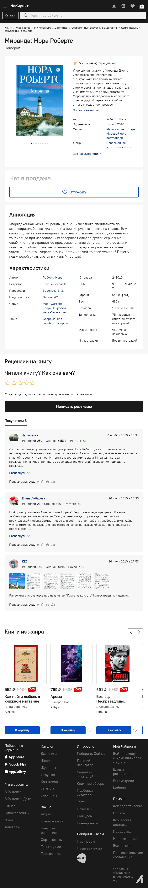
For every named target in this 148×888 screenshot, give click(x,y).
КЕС (25, 561)
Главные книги (52, 821)
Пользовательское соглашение (128, 855)
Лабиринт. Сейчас (91, 753)
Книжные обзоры (91, 783)
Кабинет (119, 788)
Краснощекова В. (55, 284)
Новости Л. (85, 809)
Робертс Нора (116, 119)
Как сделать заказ (128, 806)
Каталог (10, 15)
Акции (46, 814)
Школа (46, 761)
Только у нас (51, 847)
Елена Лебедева (33, 498)
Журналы (48, 768)
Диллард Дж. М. (107, 707)
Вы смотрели (123, 781)
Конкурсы (84, 816)
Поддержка (122, 831)
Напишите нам (125, 839)
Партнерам (86, 841)
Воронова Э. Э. (53, 290)
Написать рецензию (74, 406)
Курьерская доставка (122, 822)
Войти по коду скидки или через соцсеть (127, 757)
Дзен (9, 820)
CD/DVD (47, 789)
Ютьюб (10, 806)
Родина (101, 712)
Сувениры (49, 796)
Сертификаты (52, 840)
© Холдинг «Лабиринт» (121, 870)
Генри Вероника (16, 707)
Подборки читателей (85, 792)
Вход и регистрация (123, 771)
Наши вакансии (89, 848)
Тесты (81, 802)
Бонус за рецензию (49, 830)
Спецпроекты (87, 823)
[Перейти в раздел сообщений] (114, 6)
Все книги (49, 753)
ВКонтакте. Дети (18, 799)
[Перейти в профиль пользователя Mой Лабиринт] (123, 6)
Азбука (10, 712)
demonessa (30, 435)
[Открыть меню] (5, 6)
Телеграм (12, 827)
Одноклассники (17, 813)
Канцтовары (50, 782)
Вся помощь (122, 846)
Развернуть (17, 473)
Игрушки (48, 775)
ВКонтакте (13, 792)
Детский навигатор (85, 763)
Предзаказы (51, 854)
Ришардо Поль (60, 702)
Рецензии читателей (85, 774)
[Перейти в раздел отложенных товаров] (132, 6)
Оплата (119, 813)
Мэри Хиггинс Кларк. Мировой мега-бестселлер (121, 133)
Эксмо (110, 124)
